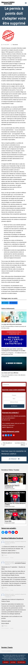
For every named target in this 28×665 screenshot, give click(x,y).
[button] (26, 3)
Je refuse (13, 662)
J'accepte (5, 662)
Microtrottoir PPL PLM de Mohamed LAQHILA (15, 504)
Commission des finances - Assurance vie (12, 486)
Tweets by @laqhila (6, 651)
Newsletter (15, 44)
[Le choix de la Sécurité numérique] (14, 317)
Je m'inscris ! (13, 459)
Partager (11, 557)
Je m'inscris (14, 406)
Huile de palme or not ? (6, 444)
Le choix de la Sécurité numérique (11, 324)
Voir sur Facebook (5, 557)
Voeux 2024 (8, 521)
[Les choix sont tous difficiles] (14, 363)
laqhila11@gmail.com (7, 427)
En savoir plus (21, 662)
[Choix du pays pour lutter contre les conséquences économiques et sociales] (14, 338)
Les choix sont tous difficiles (9, 373)
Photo (5, 555)
